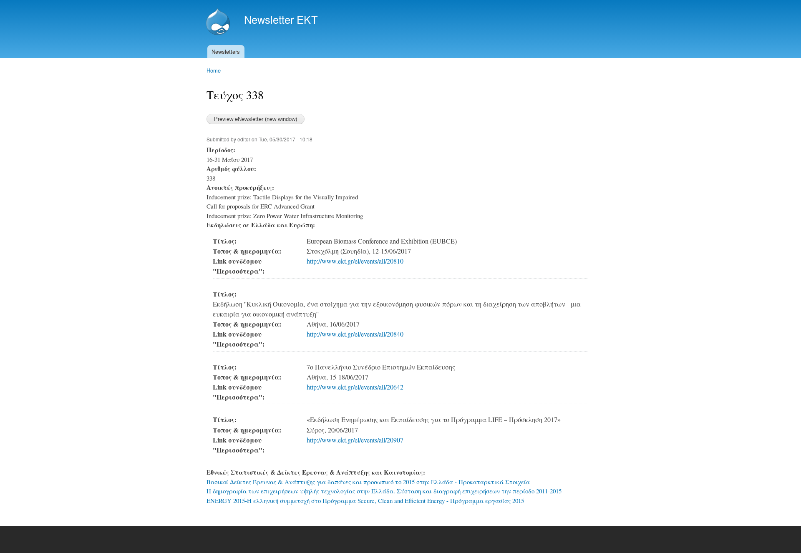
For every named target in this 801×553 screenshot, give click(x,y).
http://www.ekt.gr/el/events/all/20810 (355, 261)
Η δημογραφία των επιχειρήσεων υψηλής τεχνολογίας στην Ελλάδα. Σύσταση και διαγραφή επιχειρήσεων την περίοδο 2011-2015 (384, 491)
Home (214, 70)
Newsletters (226, 51)
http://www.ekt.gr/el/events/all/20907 (355, 440)
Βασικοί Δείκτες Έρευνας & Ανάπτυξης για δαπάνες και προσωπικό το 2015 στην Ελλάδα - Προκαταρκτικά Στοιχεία (368, 482)
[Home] (219, 22)
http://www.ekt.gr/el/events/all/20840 (355, 334)
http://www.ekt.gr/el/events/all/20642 (355, 387)
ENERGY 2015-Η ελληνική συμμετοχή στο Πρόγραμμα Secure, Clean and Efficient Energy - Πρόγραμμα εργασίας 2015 (365, 500)
